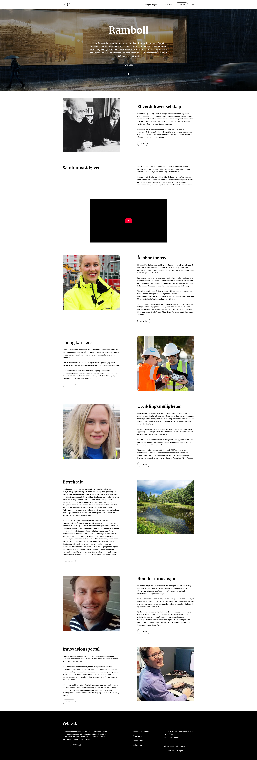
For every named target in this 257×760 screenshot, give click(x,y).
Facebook (170, 746)
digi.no (88, 739)
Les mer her (144, 321)
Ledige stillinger (150, 5)
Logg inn (182, 4)
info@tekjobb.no (174, 737)
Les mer (142, 143)
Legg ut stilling (166, 5)
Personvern (137, 736)
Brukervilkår (137, 745)
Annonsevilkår (138, 740)
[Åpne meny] (193, 4)
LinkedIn (182, 746)
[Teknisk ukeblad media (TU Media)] (78, 745)
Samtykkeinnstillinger (175, 751)
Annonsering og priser (141, 731)
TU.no (81, 739)
